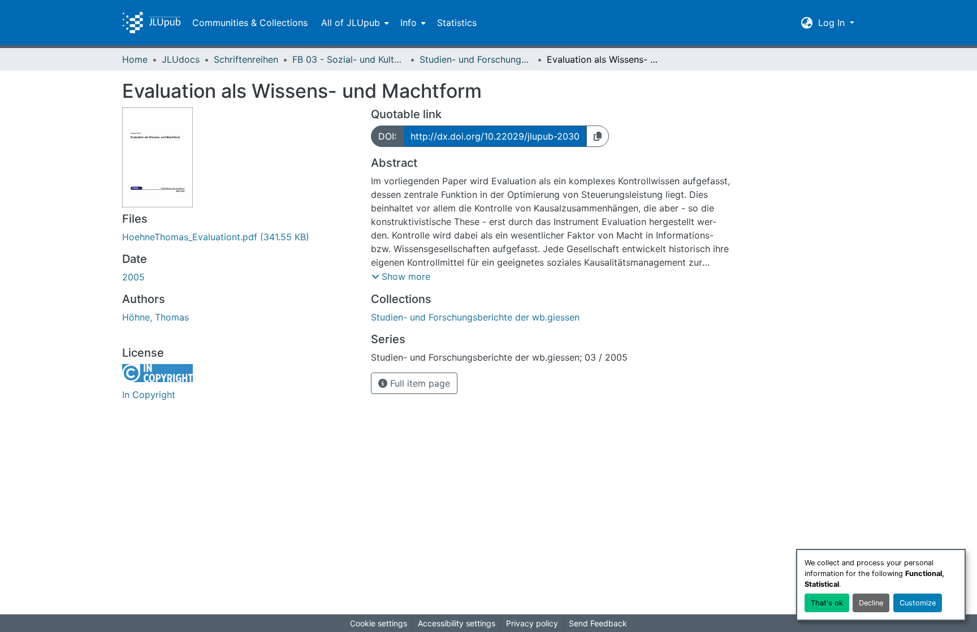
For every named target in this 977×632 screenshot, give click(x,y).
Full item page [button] (418, 383)
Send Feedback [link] (598, 623)
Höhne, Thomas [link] (155, 317)
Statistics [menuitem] (457, 22)
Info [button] (408, 22)
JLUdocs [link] (181, 59)
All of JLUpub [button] (350, 22)
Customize (918, 603)
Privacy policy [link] (532, 623)
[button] (151, 22)
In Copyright (148, 394)
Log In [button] (833, 22)
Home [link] (135, 59)
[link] (239, 237)
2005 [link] (133, 277)
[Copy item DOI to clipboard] (597, 136)
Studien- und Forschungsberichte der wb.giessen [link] (476, 59)
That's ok (827, 603)
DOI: (387, 136)
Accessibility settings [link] (456, 623)
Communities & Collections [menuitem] (250, 22)
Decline (871, 603)
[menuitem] (354, 22)
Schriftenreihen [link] (246, 59)
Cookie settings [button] (378, 623)
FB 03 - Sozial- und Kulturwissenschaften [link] (348, 59)
